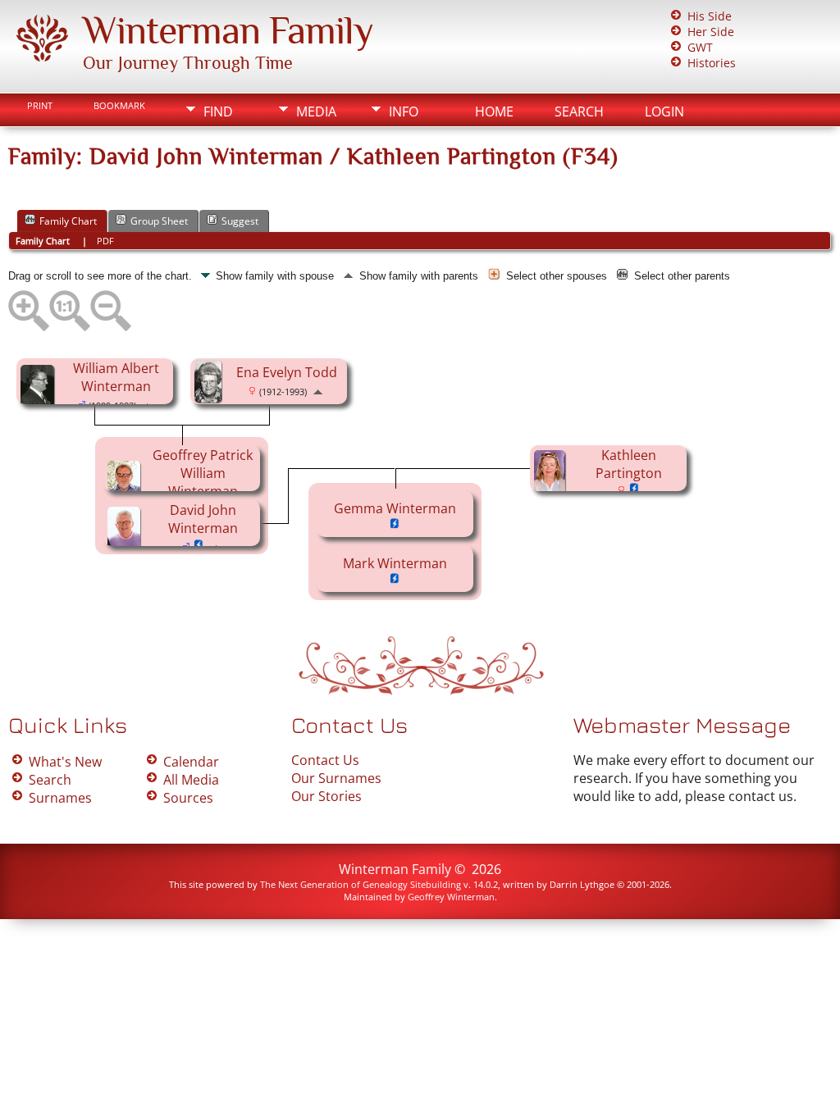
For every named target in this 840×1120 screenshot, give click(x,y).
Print (39, 106)
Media (316, 111)
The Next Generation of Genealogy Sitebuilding (360, 884)
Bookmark (119, 106)
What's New (65, 762)
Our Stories (326, 796)
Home (494, 111)
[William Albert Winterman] (40, 403)
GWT (700, 47)
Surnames (60, 798)
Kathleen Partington (629, 464)
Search (579, 111)
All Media (191, 780)
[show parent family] (318, 390)
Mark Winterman (395, 563)
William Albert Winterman (116, 377)
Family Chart (68, 221)
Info (403, 111)
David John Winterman (203, 519)
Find (218, 111)
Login (664, 111)
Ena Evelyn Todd (286, 372)
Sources (188, 798)
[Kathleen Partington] (552, 488)
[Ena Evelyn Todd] (210, 398)
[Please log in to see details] (634, 491)
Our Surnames (336, 778)
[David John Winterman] (126, 544)
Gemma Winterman (395, 508)
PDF (105, 240)
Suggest (239, 221)
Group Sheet (159, 221)
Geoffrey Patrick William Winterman (203, 473)
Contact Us (325, 760)
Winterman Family (228, 30)
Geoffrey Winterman (451, 896)
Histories (711, 63)
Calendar (191, 762)
